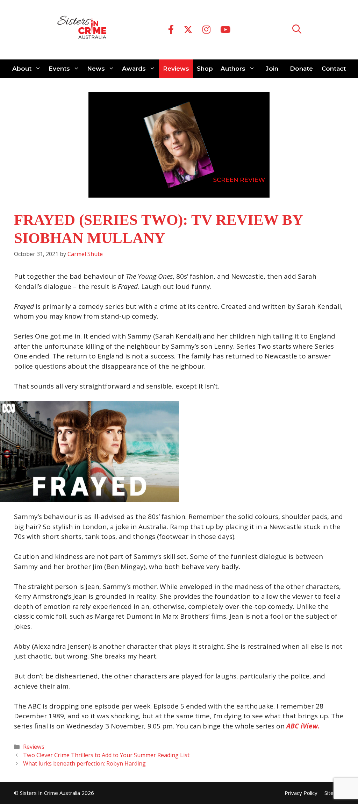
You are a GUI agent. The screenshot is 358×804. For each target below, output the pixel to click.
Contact (334, 68)
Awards (134, 68)
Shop (205, 68)
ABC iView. (303, 726)
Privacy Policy (301, 792)
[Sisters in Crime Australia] (82, 29)
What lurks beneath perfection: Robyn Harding (84, 763)
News (96, 68)
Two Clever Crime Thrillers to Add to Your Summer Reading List (106, 755)
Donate (301, 68)
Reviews (176, 68)
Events (59, 68)
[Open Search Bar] (296, 30)
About (21, 68)
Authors (233, 68)
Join (272, 68)
